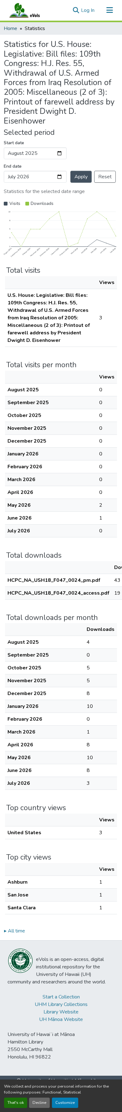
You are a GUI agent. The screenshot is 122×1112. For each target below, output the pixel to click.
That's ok (16, 1102)
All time (14, 930)
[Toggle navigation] (109, 10)
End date (13, 166)
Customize (65, 1102)
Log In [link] (87, 10)
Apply (81, 176)
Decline (39, 1102)
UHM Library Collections (61, 1004)
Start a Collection (61, 996)
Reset (105, 176)
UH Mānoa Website (61, 1019)
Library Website (61, 1011)
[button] (31, 10)
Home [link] (10, 28)
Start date (14, 143)
